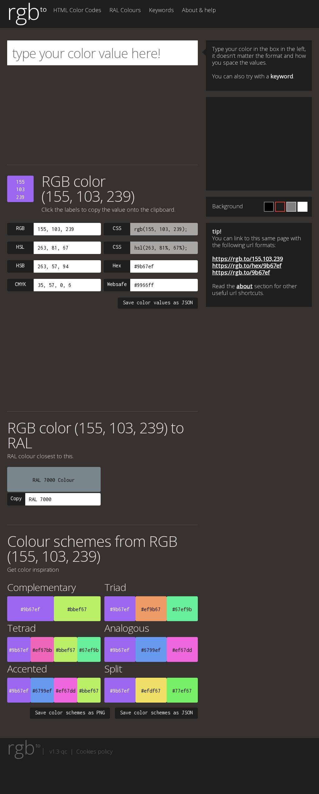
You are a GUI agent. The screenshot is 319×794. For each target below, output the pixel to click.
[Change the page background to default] (280, 207)
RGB (20, 228)
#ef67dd (182, 650)
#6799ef (151, 650)
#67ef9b (182, 609)
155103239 (20, 189)
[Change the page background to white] (302, 207)
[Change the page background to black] (269, 207)
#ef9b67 (151, 609)
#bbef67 (77, 609)
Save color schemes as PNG (70, 712)
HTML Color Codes (77, 10)
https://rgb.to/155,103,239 (247, 258)
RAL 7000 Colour (54, 480)
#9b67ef (30, 609)
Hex (117, 265)
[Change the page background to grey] (291, 207)
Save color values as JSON (158, 302)
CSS (117, 228)
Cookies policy (94, 751)
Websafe (117, 284)
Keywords (161, 10)
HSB (20, 265)
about (244, 286)
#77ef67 (182, 691)
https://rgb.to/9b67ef (241, 272)
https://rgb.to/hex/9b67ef (247, 265)
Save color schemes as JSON (156, 712)
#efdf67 (151, 691)
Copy (16, 498)
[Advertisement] (102, 115)
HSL (20, 247)
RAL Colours (125, 10)
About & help (199, 10)
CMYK (20, 284)
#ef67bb (42, 650)
